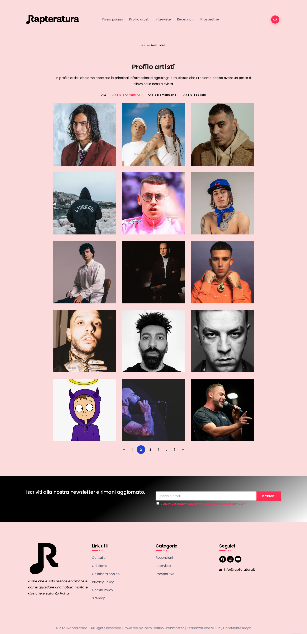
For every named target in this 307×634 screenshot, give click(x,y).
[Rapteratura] (52, 19)
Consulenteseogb (237, 628)
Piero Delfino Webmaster (164, 628)
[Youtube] (238, 559)
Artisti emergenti (163, 95)
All (104, 95)
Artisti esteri (194, 95)
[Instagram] (230, 559)
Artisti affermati (127, 95)
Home (145, 45)
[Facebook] (222, 559)
